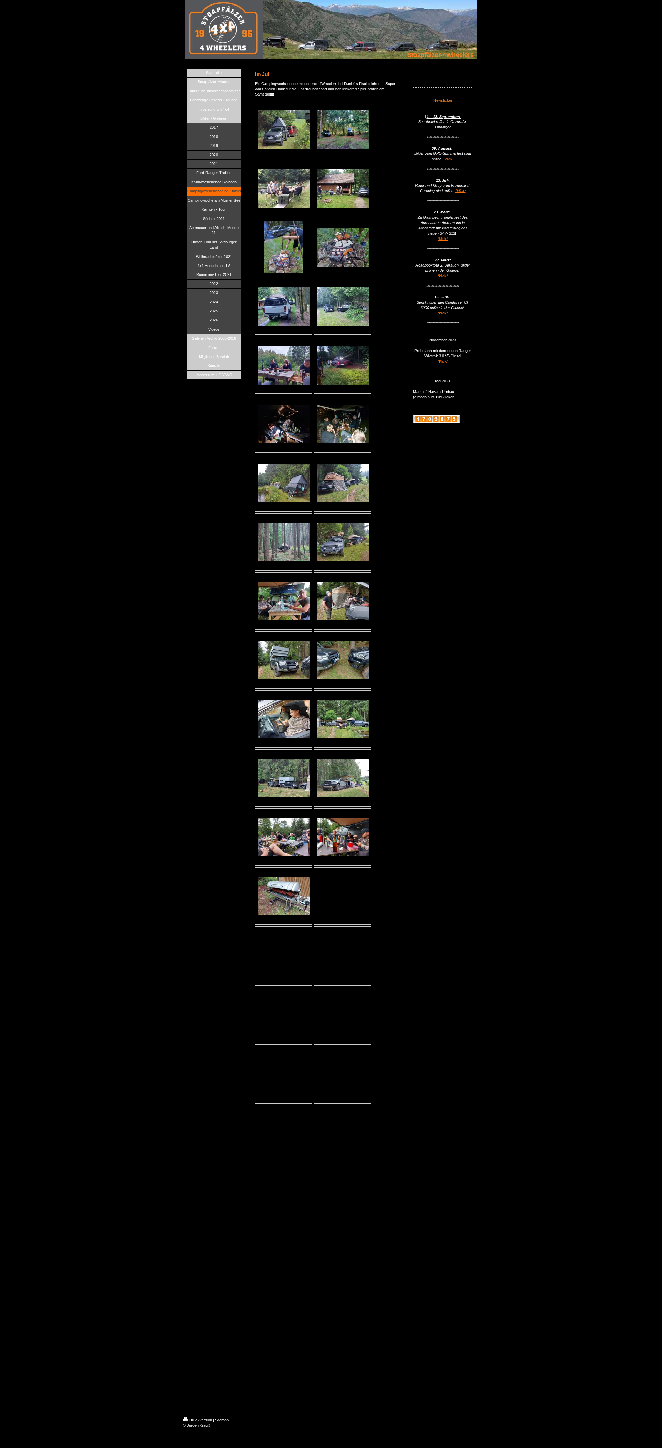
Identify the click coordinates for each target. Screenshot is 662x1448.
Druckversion (200, 1420)
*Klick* (443, 361)
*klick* (448, 159)
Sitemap (222, 1420)
